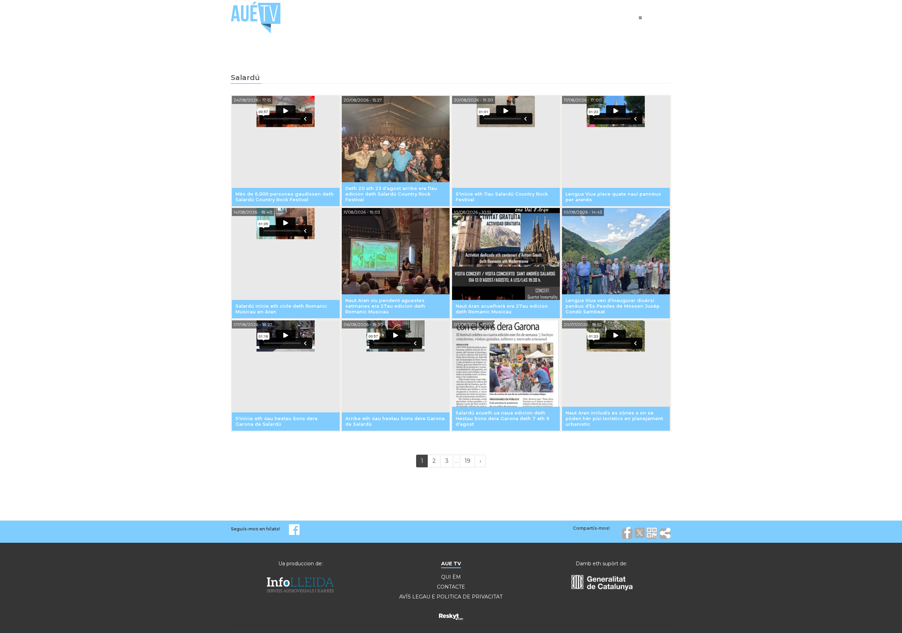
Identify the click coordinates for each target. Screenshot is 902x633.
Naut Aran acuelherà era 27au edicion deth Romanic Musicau (502, 308)
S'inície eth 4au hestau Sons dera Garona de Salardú (276, 421)
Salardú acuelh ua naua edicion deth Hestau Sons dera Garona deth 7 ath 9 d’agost (502, 418)
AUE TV (451, 563)
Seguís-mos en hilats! (255, 528)
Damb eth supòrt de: (601, 563)
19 (467, 460)
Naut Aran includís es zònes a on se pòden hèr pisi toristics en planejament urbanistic (614, 418)
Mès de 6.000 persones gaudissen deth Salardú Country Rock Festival (284, 196)
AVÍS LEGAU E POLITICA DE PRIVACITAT (450, 597)
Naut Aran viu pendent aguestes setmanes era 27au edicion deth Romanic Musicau (385, 306)
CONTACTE (451, 587)
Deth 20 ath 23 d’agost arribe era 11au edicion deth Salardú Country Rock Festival (391, 194)
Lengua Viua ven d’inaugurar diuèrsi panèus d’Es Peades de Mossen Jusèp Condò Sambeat (613, 306)
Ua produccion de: (300, 563)
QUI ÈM (451, 577)
